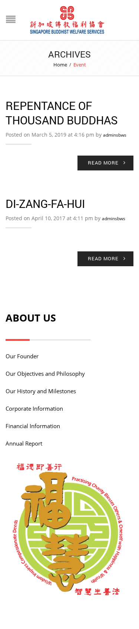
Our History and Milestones (41, 391)
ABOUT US (31, 318)
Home (60, 64)
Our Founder (22, 356)
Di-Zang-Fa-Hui (45, 203)
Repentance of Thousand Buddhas (62, 112)
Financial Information (33, 426)
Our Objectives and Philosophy (45, 373)
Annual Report (24, 443)
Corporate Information (34, 408)
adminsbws (114, 135)
